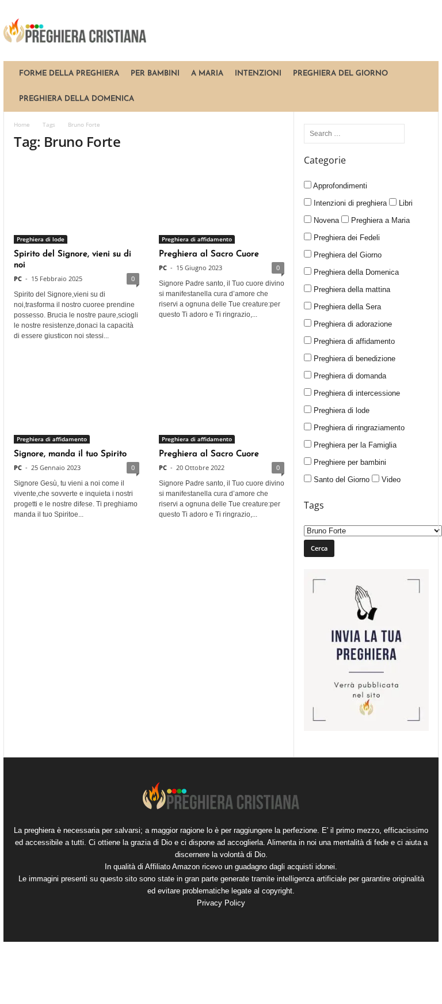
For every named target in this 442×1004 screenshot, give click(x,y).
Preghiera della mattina (350, 289)
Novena (325, 220)
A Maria (207, 73)
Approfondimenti (339, 185)
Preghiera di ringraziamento (358, 427)
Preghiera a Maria (379, 220)
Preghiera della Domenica (76, 99)
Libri (405, 203)
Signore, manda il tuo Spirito (70, 454)
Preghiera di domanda (348, 376)
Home (22, 124)
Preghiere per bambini (348, 462)
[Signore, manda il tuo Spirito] (76, 403)
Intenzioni (258, 73)
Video (390, 479)
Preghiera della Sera (346, 306)
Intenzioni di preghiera (349, 203)
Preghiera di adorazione (351, 324)
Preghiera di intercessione (355, 393)
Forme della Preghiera (69, 73)
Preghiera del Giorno (340, 73)
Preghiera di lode (40, 239)
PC (18, 278)
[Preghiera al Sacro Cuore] (221, 203)
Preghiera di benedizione (353, 358)
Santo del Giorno (340, 479)
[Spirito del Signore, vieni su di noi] (76, 203)
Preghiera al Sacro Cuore (209, 254)
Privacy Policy (221, 903)
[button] (421, 86)
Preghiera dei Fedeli (345, 237)
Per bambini (155, 73)
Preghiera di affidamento (197, 239)
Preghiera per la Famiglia (354, 445)
